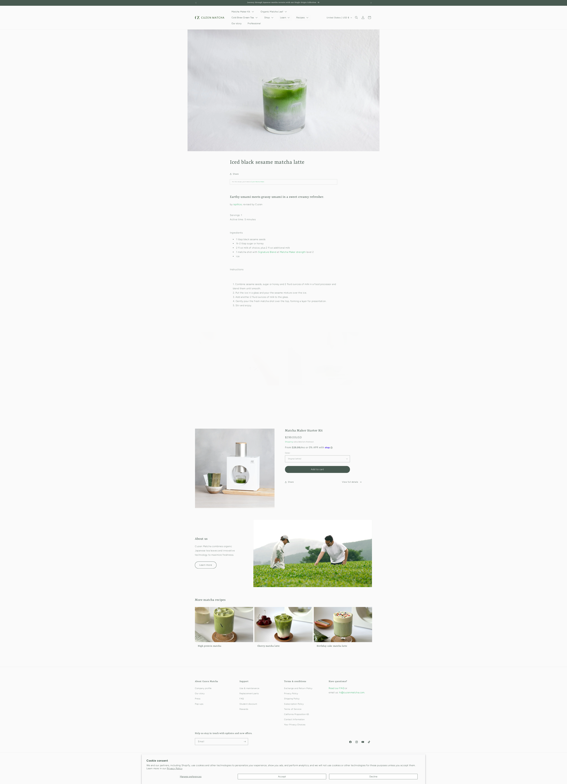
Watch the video (208, 407)
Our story (200, 693)
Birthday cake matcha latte (332, 646)
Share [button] (236, 174)
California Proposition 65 (296, 714)
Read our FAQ (337, 688)
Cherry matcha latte (268, 646)
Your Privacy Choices (295, 724)
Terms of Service (293, 709)
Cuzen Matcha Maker (257, 181)
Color (287, 453)
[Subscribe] (244, 741)
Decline (373, 776)
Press (198, 698)
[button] (356, 17)
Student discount (248, 704)
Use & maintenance (249, 688)
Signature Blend (267, 252)
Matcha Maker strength (293, 252)
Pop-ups (199, 704)
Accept (282, 776)
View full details (350, 482)
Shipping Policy (292, 698)
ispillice (237, 204)
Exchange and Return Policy (298, 688)
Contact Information (294, 719)
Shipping (289, 442)
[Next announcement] (371, 3)
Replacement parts (249, 693)
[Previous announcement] (196, 3)
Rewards (243, 709)
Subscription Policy (294, 704)
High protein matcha (209, 646)
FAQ (241, 698)
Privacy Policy (174, 768)
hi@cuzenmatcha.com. (352, 692)
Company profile (203, 688)
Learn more (205, 565)
